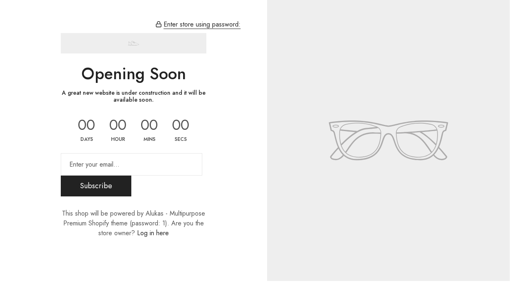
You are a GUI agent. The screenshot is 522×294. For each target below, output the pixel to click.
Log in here (153, 233)
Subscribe (96, 185)
